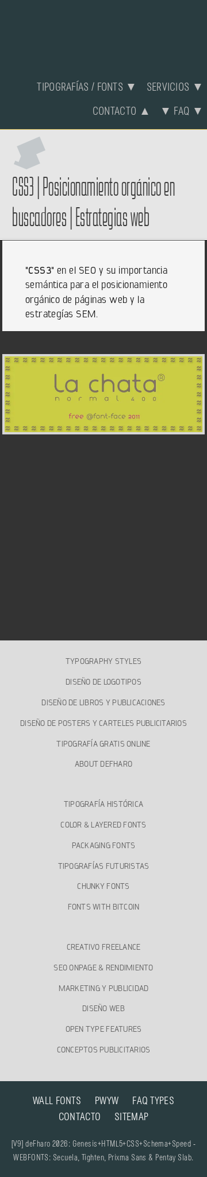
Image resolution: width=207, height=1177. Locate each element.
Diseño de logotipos (103, 681)
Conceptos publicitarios (104, 1049)
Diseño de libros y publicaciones (103, 702)
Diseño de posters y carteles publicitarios (103, 723)
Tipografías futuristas (104, 866)
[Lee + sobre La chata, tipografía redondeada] (103, 427)
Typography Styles (103, 661)
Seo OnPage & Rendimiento (103, 967)
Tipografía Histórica (103, 804)
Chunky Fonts (103, 886)
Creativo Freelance (104, 946)
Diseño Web (103, 1008)
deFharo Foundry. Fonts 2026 (103, 33)
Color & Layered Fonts (103, 824)
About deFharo (103, 763)
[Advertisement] (103, 522)
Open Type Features (104, 1029)
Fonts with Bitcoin (104, 906)
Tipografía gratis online (103, 743)
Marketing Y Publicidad (104, 988)
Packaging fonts (104, 845)
